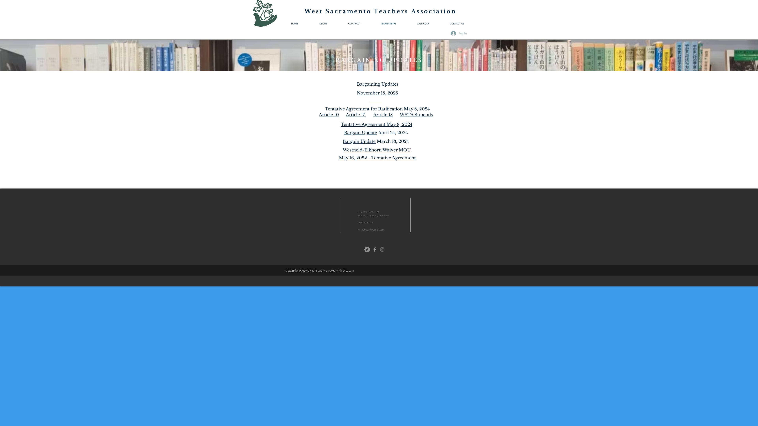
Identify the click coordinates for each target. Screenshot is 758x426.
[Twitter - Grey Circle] (367, 249)
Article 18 (383, 114)
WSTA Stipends (416, 114)
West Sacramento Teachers (357, 11)
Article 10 (329, 114)
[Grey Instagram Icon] (382, 249)
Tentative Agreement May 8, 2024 (376, 124)
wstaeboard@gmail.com (371, 229)
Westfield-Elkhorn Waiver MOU (377, 150)
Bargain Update (360, 132)
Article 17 (356, 114)
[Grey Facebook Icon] (374, 249)
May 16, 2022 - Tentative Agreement (377, 158)
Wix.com (348, 270)
